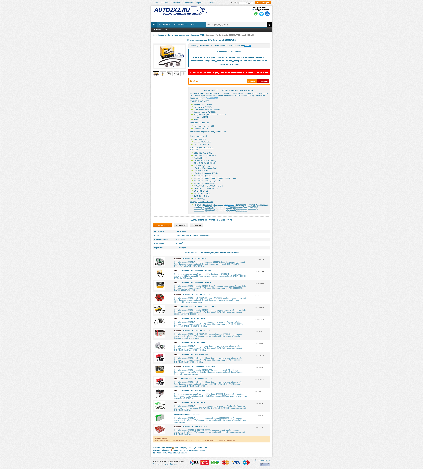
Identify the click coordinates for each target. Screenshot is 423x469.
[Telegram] (261, 16)
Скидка (211, 3)
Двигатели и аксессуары (187, 235)
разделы (163, 25)
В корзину (252, 81)
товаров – (162, 30)
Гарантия (200, 3)
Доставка (189, 3)
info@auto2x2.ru (262, 10)
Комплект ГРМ (204, 235)
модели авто (180, 25)
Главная (156, 464)
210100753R (230, 205)
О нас (155, 3)
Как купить (177, 3)
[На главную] (180, 12)
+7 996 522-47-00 (163, 453)
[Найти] (269, 25)
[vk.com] (267, 16)
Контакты (165, 3)
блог (193, 25)
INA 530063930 (212, 98)
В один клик (262, 81)
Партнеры (174, 464)
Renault (247, 46)
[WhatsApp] (255, 16)
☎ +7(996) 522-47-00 (261, 8)
